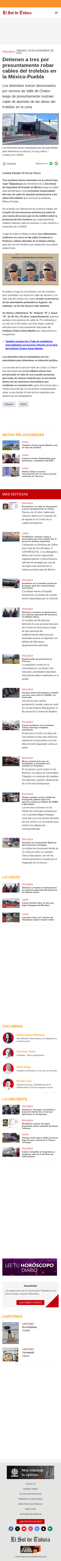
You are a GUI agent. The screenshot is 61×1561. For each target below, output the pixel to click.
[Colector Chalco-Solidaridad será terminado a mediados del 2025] (11, 458)
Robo (23, 404)
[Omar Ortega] (8, 1069)
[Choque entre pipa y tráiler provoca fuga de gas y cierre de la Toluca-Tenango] (11, 1138)
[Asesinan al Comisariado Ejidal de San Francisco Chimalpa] (11, 853)
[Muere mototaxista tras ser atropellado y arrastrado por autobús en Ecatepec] (11, 772)
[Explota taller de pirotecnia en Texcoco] (11, 669)
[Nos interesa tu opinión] (30, 1472)
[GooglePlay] (50, 1528)
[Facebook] (11, 1528)
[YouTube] (24, 1528)
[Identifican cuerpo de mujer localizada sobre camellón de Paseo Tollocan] (11, 1124)
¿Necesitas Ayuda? (30, 1521)
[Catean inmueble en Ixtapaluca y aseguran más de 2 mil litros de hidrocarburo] (11, 1152)
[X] (17, 1528)
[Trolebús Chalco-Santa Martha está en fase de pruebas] (11, 445)
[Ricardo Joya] (8, 1084)
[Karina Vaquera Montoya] (8, 1038)
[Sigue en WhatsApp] (51, 163)
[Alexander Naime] (8, 1053)
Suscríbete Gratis (30, 1302)
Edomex (9, 404)
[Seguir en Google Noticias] (56, 163)
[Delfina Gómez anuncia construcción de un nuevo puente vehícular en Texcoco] (11, 472)
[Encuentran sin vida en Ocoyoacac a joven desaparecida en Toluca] (11, 515)
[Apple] (43, 1528)
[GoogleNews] (37, 1528)
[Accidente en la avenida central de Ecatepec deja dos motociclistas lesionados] (11, 591)
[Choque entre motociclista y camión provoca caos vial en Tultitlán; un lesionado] (11, 702)
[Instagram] (30, 1528)
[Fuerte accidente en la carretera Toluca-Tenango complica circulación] (11, 736)
